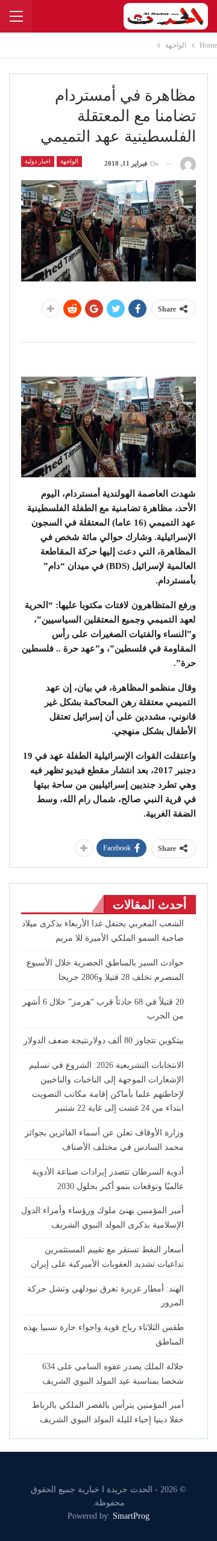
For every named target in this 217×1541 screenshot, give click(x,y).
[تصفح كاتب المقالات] (188, 163)
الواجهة (69, 161)
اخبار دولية (38, 161)
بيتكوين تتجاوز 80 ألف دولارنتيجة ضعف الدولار (104, 1040)
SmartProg (131, 1516)
